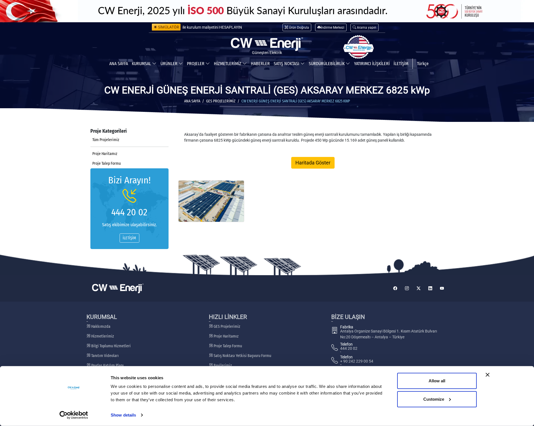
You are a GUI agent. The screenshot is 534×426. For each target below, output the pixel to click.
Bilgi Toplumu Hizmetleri (110, 346)
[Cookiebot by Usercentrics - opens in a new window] (74, 415)
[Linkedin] (430, 288)
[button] (364, 27)
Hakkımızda (100, 326)
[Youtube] (442, 288)
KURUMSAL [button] (142, 63)
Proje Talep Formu (106, 163)
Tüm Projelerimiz (105, 139)
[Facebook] (395, 288)
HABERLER (260, 63)
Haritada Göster (312, 163)
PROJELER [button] (196, 63)
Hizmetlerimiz (102, 336)
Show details (123, 415)
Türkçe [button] (423, 63)
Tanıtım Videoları (104, 355)
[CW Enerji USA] (358, 47)
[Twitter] (418, 288)
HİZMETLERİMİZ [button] (228, 63)
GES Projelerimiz (221, 101)
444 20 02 (129, 212)
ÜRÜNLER (169, 63)
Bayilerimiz (222, 365)
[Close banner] (488, 375)
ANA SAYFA (118, 63)
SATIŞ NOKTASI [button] (287, 63)
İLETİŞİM (401, 63)
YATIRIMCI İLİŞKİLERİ (372, 63)
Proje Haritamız (104, 153)
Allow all (437, 380)
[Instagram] (407, 288)
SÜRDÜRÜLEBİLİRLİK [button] (327, 63)
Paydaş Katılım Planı (107, 365)
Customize (433, 399)
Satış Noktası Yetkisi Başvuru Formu (242, 355)
